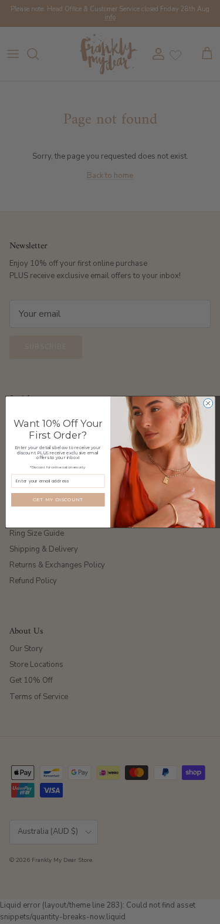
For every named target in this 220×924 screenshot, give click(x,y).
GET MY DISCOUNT (57, 499)
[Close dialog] (207, 403)
